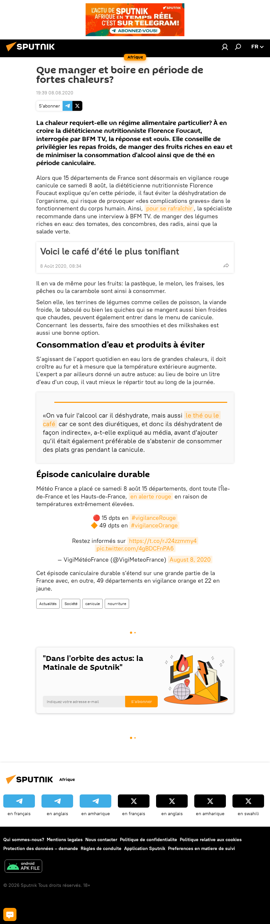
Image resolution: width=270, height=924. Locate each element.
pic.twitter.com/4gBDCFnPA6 (135, 548)
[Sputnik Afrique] (32, 52)
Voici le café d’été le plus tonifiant (109, 251)
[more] (226, 265)
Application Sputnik (144, 848)
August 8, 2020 (190, 559)
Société (71, 603)
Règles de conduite (101, 848)
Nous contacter (101, 839)
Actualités (48, 603)
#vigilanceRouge (154, 518)
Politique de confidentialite (148, 839)
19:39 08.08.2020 (54, 93)
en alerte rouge (150, 496)
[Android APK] (23, 867)
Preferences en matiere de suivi (201, 848)
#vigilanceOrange (154, 525)
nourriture (117, 603)
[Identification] (224, 46)
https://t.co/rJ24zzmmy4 (163, 541)
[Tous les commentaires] (9, 914)
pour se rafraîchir (169, 208)
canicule (92, 603)
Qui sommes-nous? (23, 839)
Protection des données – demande (40, 848)
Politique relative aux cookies (211, 839)
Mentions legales (65, 839)
